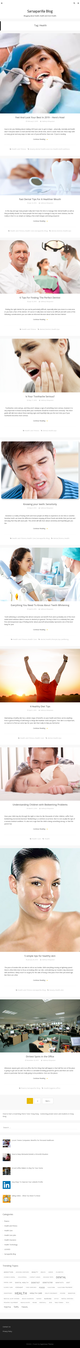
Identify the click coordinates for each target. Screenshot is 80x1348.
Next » (47, 1101)
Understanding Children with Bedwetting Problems (40, 804)
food (42, 1287)
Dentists (60, 1283)
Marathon (71, 1293)
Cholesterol (22, 1277)
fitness (61, 538)
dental (53, 231)
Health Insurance (10, 1240)
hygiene (52, 1088)
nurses (39, 1298)
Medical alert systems (11, 1298)
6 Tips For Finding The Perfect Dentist (40, 297)
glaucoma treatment (65, 1287)
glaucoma (51, 1287)
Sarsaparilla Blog (40, 11)
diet (68, 1283)
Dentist (59, 231)
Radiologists (25, 1302)
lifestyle (54, 639)
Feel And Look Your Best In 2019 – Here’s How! (40, 117)
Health (55, 149)
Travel (24, 1307)
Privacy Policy (7, 1331)
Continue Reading (39, 139)
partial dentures (67, 1298)
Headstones (8, 1293)
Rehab (35, 1302)
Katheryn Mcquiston (48, 121)
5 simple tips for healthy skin (40, 955)
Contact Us (7, 1327)
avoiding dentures (22, 1272)
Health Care (29, 231)
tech (67, 1302)
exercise (49, 149)
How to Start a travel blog (12, 1114)
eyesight (19, 1287)
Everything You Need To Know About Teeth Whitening (40, 605)
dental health (41, 149)
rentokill (42, 1302)
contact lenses (35, 1277)
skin (62, 990)
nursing (47, 1299)
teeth (61, 149)
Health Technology (11, 1245)
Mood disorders (28, 1298)
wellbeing (65, 639)
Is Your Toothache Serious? (40, 396)
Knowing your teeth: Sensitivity (40, 504)
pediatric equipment (11, 1302)
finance (24, 1088)
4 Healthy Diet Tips (40, 706)
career (50, 1272)
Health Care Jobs (10, 1235)
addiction (8, 1272)
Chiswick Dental (9, 1277)
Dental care (8, 1282)
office (58, 1088)
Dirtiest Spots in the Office (40, 1056)
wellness (66, 149)
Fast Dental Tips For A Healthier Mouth (40, 199)
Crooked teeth (48, 1277)
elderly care (8, 1287)
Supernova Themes (47, 1344)
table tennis (59, 1302)
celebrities (59, 1272)
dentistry (48, 1282)
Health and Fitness (19, 149)
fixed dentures (31, 1287)
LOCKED (7, 1249)
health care (36, 1293)
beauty (32, 149)
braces (43, 1272)
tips (69, 231)
